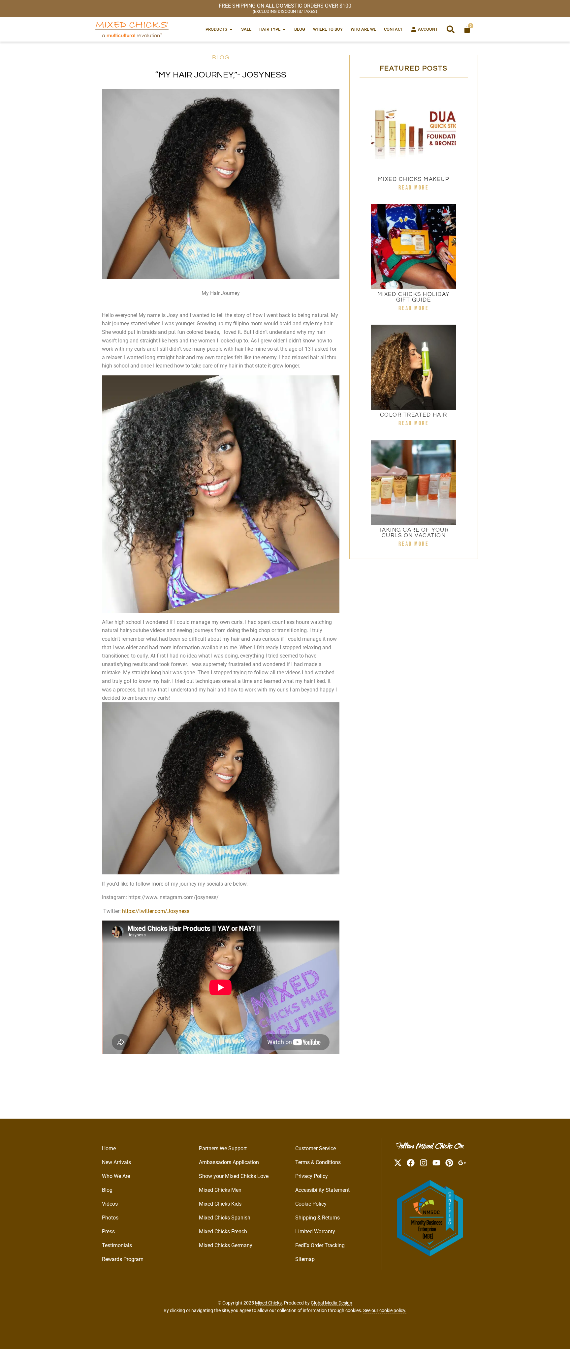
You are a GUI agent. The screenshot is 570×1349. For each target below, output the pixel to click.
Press (108, 1231)
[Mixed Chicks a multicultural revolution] (132, 29)
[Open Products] (231, 29)
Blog (220, 57)
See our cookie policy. (384, 1310)
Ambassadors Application (229, 1162)
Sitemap (305, 1259)
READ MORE (413, 187)
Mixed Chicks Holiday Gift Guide (413, 297)
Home (109, 1148)
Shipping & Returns (317, 1218)
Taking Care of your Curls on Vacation (414, 533)
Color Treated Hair (413, 415)
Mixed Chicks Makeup (414, 179)
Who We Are (116, 1176)
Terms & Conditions (318, 1162)
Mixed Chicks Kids (220, 1204)
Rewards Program (122, 1259)
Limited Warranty (315, 1231)
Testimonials (117, 1245)
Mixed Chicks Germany (225, 1245)
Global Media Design (331, 1302)
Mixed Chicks (268, 1302)
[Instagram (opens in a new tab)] (424, 1163)
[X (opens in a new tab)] (398, 1163)
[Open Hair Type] (284, 29)
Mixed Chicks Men (220, 1190)
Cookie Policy (311, 1204)
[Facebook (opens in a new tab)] (411, 1163)
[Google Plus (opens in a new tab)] (462, 1163)
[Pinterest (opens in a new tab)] (449, 1163)
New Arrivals (116, 1162)
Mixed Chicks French (223, 1231)
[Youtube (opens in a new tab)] (436, 1163)
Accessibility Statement (322, 1190)
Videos (110, 1204)
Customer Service (315, 1148)
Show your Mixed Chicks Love (234, 1176)
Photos (110, 1218)
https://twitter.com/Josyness (155, 911)
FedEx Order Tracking (320, 1245)
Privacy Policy (311, 1176)
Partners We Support (223, 1148)
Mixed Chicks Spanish (224, 1218)
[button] (450, 29)
